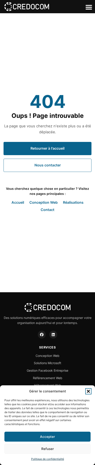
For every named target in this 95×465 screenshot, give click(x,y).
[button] (88, 391)
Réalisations (73, 202)
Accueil (17, 202)
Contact (47, 209)
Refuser (47, 449)
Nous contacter (47, 165)
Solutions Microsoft (47, 363)
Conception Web (43, 202)
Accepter (47, 437)
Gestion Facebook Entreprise (47, 370)
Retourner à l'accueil (47, 148)
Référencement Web (47, 378)
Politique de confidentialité (47, 459)
